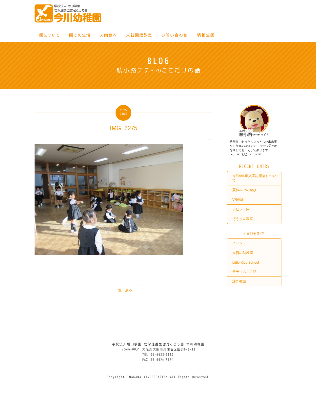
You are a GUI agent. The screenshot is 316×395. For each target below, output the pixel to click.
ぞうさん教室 (242, 219)
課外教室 (239, 281)
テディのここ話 (244, 272)
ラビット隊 (241, 209)
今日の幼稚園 (242, 253)
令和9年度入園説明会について (254, 178)
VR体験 (238, 199)
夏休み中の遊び (244, 190)
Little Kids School (245, 262)
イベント (239, 243)
